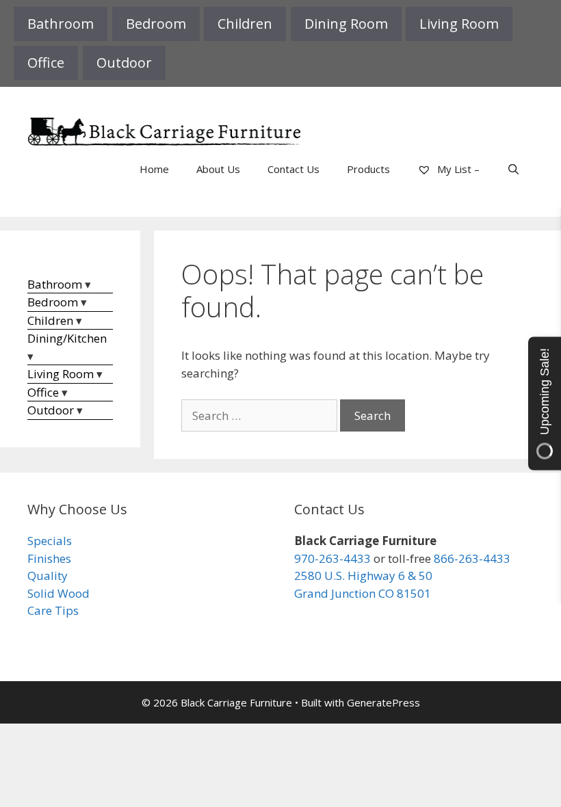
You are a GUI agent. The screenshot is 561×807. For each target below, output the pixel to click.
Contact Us (293, 169)
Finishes (49, 558)
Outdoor (124, 62)
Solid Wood (58, 593)
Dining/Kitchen (67, 338)
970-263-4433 (332, 558)
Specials (49, 540)
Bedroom (156, 23)
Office (45, 62)
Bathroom (60, 23)
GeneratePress (383, 702)
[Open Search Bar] (513, 168)
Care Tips (53, 610)
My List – (457, 169)
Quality (47, 575)
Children (245, 23)
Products (368, 169)
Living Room (459, 23)
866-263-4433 (472, 558)
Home (154, 169)
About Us (218, 169)
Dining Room (346, 23)
